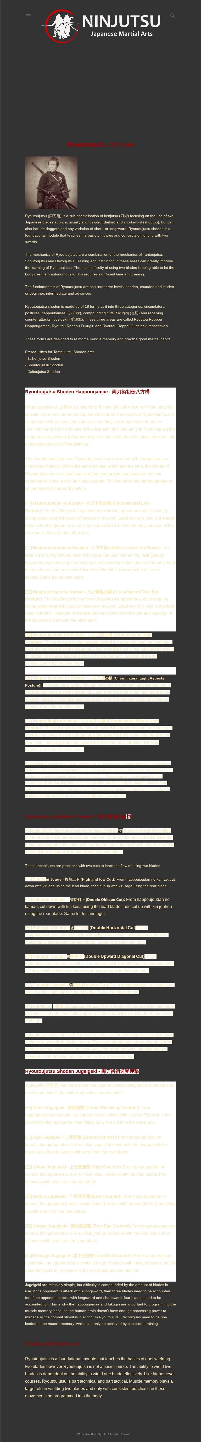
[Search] (173, 14)
